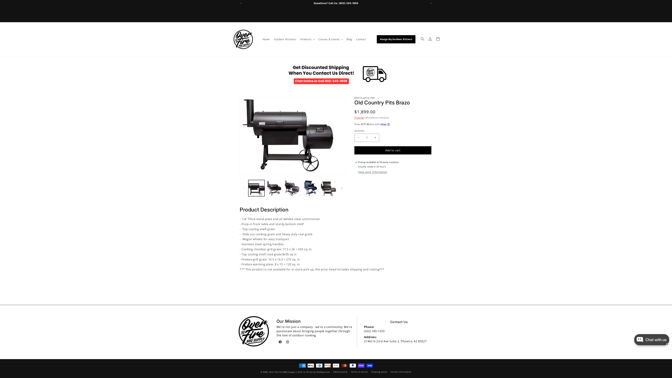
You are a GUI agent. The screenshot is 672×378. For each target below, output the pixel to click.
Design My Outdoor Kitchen (396, 39)
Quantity (359, 130)
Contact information (401, 371)
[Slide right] (342, 188)
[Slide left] (243, 188)
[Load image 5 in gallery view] (329, 188)
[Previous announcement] (241, 3)
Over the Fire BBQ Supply (282, 372)
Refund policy (340, 371)
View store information (372, 172)
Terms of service (359, 371)
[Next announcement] (431, 3)
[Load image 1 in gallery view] (256, 188)
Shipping (359, 117)
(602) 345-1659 (374, 331)
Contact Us (399, 322)
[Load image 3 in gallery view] (293, 188)
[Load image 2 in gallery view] (274, 188)
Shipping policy (379, 371)
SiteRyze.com (323, 372)
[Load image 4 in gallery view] (311, 188)
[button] (307, 39)
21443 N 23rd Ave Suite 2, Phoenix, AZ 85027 (395, 341)
